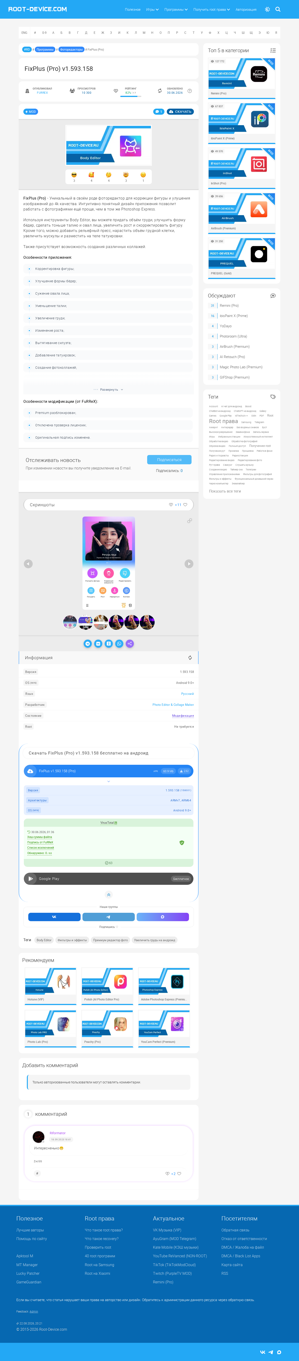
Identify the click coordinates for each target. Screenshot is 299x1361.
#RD (27, 49)
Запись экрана (261, 432)
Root (270, 415)
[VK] (98, 644)
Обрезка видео (217, 446)
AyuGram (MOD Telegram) (174, 1238)
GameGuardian (28, 1282)
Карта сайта (232, 1264)
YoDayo (225, 326)
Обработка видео (218, 441)
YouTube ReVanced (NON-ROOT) (180, 1255)
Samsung (246, 422)
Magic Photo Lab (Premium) (241, 367)
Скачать (183, 111)
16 (212, 316)
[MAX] (279, 1353)
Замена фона (243, 432)
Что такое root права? (104, 1230)
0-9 (44, 33)
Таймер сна (236, 469)
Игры (150, 9)
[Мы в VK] (54, 917)
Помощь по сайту (31, 1238)
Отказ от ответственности (244, 1238)
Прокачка (233, 451)
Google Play (226, 415)
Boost (248, 406)
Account (213, 406)
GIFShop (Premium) (235, 377)
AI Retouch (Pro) (232, 356)
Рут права (214, 465)
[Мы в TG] (108, 917)
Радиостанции (240, 455)
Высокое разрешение (220, 432)
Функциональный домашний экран (254, 479)
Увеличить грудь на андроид (154, 940)
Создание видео (218, 469)
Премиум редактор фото (110, 940)
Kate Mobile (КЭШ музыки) (176, 1247)
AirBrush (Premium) (235, 346)
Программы (174, 9)
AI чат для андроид (231, 406)
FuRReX (42, 92)
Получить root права (209, 9)
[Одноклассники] (109, 644)
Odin (253, 415)
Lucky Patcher (27, 1273)
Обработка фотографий (244, 441)
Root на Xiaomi (97, 1273)
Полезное (133, 9)
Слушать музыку (244, 465)
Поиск (278, 6)
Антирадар (227, 427)
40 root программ (100, 1255)
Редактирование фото (250, 460)
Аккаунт (213, 427)
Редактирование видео (222, 460)
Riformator (58, 1133)
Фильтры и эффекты (72, 940)
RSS (224, 1273)
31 (212, 305)
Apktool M (24, 1255)
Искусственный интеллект (258, 436)
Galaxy (263, 411)
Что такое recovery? (101, 1238)
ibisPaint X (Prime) (234, 315)
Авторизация (246, 9)
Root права (223, 421)
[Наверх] (109, 895)
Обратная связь (235, 1230)
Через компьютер (218, 483)
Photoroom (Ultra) (233, 336)
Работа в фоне (264, 451)
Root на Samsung (99, 1264)
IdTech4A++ (241, 415)
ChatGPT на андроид (245, 411)
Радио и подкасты (219, 455)
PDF (262, 415)
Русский (187, 694)
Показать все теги (225, 491)
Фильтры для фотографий (257, 474)
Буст (264, 427)
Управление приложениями (224, 474)
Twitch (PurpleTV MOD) (172, 1273)
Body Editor (44, 940)
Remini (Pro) (229, 305)
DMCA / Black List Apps (240, 1255)
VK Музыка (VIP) (167, 1230)
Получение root (260, 445)
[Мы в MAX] (163, 917)
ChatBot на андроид (220, 411)
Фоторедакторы (71, 49)
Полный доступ (237, 446)
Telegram (259, 422)
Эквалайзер (238, 483)
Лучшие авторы (30, 1230)
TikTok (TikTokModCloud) (174, 1264)
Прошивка (247, 451)
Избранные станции (229, 436)
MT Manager (27, 1264)
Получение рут (217, 451)
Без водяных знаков (248, 427)
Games (212, 415)
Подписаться (169, 459)
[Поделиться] (130, 644)
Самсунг (227, 465)
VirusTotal (107, 822)
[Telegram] (88, 644)
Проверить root (98, 1247)
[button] (189, 520)
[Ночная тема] (267, 9)
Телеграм (251, 469)
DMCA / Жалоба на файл (242, 1247)
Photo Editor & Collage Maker (173, 705)
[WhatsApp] (119, 644)
